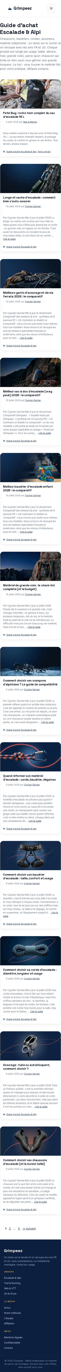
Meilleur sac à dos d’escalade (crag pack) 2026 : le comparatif (27, 393)
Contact (8, 1347)
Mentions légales (13, 1337)
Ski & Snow (10, 1293)
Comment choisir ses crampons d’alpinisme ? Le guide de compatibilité (30, 682)
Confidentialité (12, 1342)
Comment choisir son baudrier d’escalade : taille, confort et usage (28, 876)
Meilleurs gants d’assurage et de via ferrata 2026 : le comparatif (28, 294)
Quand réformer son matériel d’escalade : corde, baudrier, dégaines (29, 777)
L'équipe (8, 1318)
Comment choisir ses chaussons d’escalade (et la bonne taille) (25, 1162)
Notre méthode (12, 1312)
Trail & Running (12, 1283)
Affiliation (9, 1323)
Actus (7, 1307)
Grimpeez (23, 8)
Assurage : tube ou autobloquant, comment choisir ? (26, 1067)
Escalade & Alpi (12, 1277)
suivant (29, 1228)
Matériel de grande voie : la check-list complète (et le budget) (29, 587)
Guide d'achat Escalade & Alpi (21, 151)
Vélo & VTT (10, 1288)
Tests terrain (44, 151)
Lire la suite (9, 239)
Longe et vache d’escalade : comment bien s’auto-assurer (29, 199)
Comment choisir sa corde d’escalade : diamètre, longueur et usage (30, 971)
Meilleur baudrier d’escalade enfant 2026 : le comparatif (28, 488)
